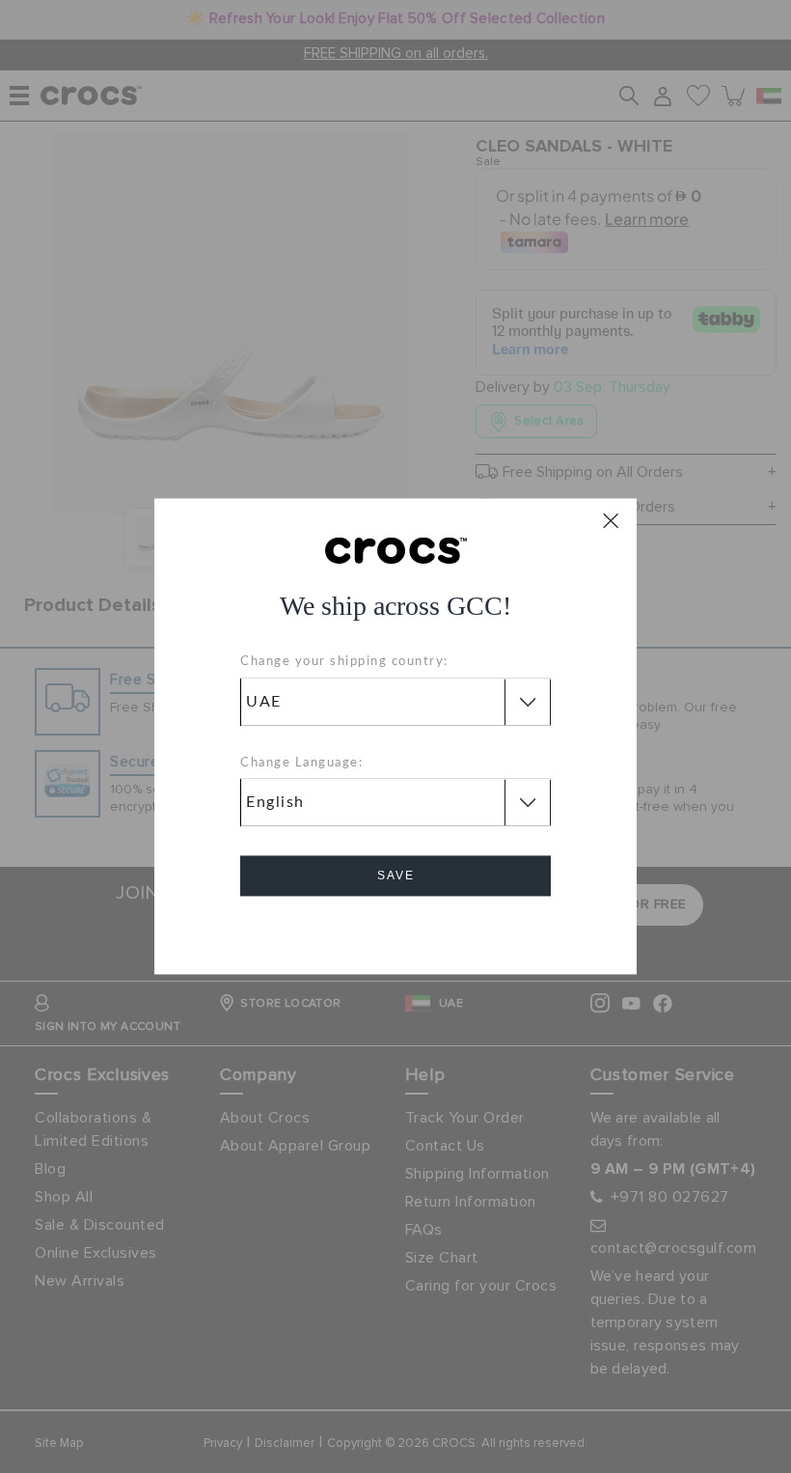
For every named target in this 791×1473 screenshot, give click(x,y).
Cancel (396, 931)
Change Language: (301, 763)
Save (396, 876)
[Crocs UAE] (396, 549)
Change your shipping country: (344, 662)
